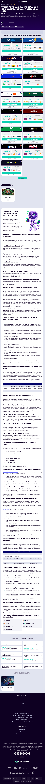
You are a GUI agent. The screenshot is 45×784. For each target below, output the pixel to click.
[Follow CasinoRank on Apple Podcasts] (29, 753)
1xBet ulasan (11, 53)
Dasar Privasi (22, 738)
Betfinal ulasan (33, 141)
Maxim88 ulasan (11, 141)
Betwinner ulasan (32, 106)
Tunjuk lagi (21, 178)
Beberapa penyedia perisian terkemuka (10, 472)
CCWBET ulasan (12, 123)
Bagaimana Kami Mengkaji (22, 733)
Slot (22, 705)
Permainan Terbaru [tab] (17, 185)
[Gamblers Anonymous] (15, 768)
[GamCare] (23, 768)
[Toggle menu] (2, 1)
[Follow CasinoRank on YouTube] (23, 753)
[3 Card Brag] (8, 195)
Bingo (22, 699)
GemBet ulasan (33, 71)
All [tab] (25, 185)
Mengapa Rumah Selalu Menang (22, 713)
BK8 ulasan (33, 53)
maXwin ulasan (33, 88)
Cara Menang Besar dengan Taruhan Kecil (22, 717)
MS (21, 756)
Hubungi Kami (22, 731)
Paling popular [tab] (7, 185)
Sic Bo (22, 703)
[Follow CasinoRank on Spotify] (26, 753)
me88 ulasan (11, 106)
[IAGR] (9, 768)
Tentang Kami (22, 729)
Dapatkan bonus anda (12, 51)
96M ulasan (11, 88)
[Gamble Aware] (20, 772)
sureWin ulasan (12, 71)
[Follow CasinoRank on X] (21, 753)
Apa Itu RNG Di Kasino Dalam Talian (22, 719)
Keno (22, 701)
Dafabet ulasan (33, 123)
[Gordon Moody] (34, 768)
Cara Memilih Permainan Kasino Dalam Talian (22, 715)
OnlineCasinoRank (6, 238)
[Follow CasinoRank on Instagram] (18, 753)
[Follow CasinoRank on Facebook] (15, 753)
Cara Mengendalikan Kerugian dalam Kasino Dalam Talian (22, 721)
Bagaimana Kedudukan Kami (22, 736)
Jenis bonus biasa (6, 509)
